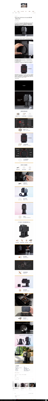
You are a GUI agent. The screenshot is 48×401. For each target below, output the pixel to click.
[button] (26, 11)
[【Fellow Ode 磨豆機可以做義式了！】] (32, 385)
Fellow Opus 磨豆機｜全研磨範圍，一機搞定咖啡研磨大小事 (16, 388)
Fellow (17, 374)
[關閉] (47, 400)
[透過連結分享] (18, 377)
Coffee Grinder (20, 374)
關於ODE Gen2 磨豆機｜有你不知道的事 (24, 388)
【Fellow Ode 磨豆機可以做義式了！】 (32, 388)
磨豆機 (22, 374)
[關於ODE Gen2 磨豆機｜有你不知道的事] (24, 385)
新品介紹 (15, 374)
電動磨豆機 (25, 374)
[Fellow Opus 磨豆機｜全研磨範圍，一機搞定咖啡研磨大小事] (16, 385)
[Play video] (24, 85)
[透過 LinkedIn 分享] (17, 377)
